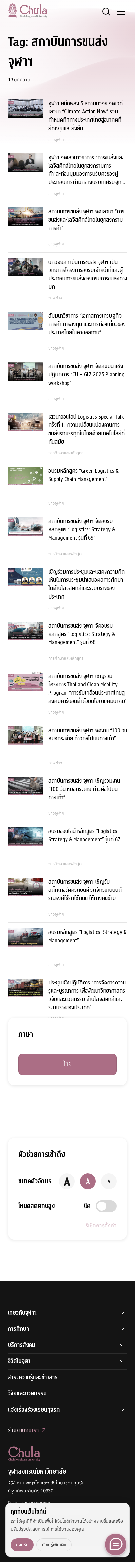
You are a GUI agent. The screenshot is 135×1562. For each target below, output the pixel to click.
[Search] (106, 11)
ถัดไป (82, 1046)
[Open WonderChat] (115, 1544)
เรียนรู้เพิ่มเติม (54, 1544)
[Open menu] (120, 11)
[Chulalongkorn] (27, 10)
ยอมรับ (22, 1544)
